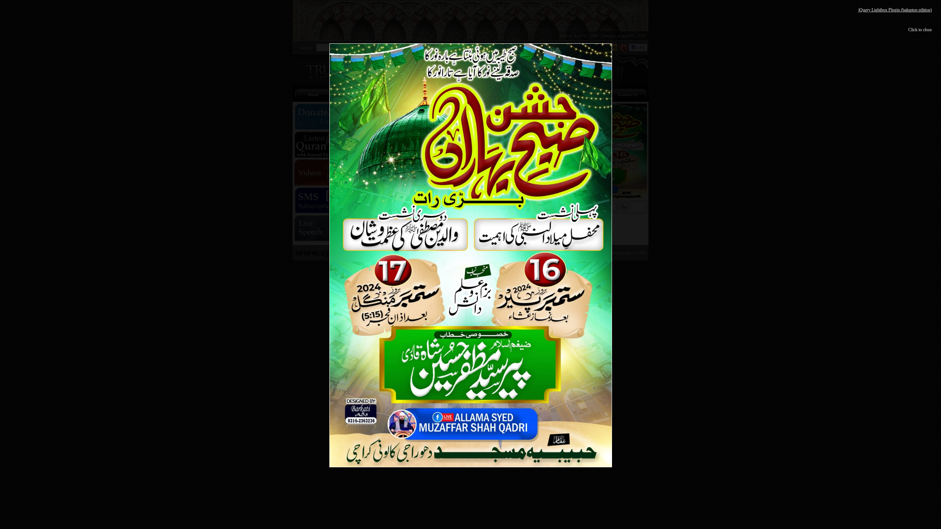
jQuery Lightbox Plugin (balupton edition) (895, 9)
